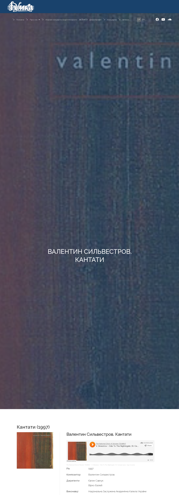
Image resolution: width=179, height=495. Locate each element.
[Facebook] (157, 19)
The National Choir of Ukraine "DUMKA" (78, 465)
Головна (20, 19)
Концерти (112, 19)
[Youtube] (163, 19)
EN (143, 19)
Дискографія (95, 19)
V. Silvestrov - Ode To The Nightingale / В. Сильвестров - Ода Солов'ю (113, 465)
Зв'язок (125, 19)
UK (139, 19)
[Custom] (170, 19)
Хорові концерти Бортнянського (61, 19)
